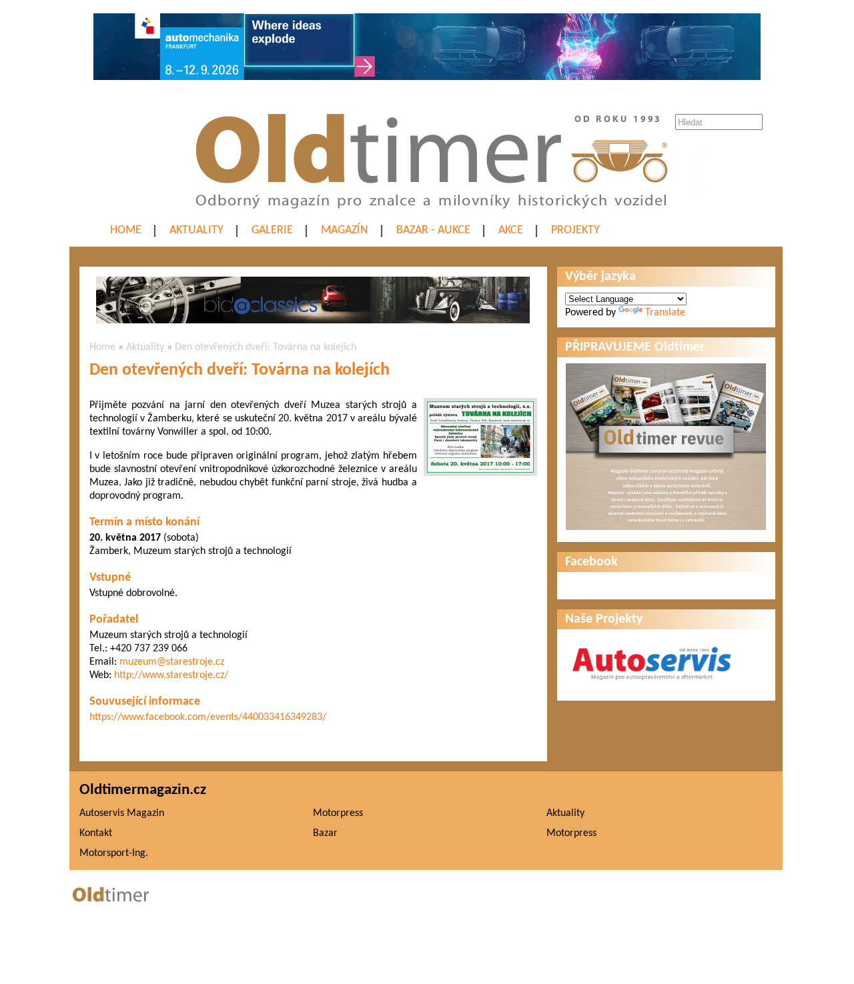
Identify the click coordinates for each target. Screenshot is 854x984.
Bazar (325, 833)
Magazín (344, 230)
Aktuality (196, 230)
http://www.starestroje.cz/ (171, 675)
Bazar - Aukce (433, 230)
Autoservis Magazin (121, 813)
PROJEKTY (575, 230)
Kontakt (95, 833)
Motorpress (338, 813)
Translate (665, 312)
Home (125, 230)
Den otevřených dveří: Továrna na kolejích (265, 347)
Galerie (272, 230)
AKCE (510, 230)
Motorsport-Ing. (113, 853)
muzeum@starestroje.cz (171, 662)
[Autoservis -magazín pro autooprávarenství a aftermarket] (652, 686)
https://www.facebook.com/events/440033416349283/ (207, 717)
